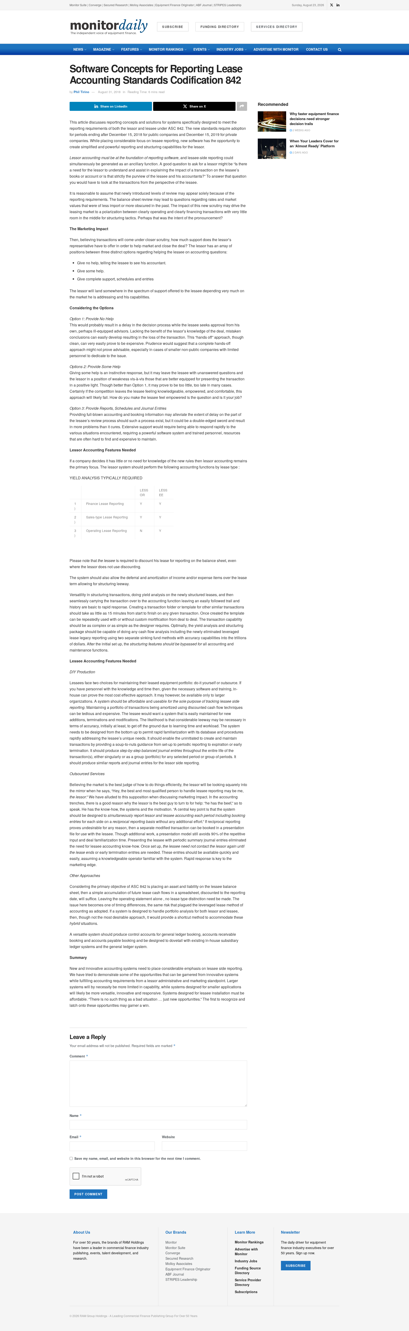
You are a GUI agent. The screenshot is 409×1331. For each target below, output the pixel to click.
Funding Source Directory (248, 1270)
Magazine (102, 49)
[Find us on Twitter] (331, 5)
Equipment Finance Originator (174, 5)
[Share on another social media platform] (242, 106)
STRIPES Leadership (227, 5)
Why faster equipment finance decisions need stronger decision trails (314, 118)
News (78, 49)
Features (130, 49)
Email (76, 1136)
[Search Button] (340, 49)
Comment (79, 1056)
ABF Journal (204, 5)
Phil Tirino (81, 92)
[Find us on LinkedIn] (338, 5)
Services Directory (276, 26)
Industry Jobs (230, 49)
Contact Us (317, 49)
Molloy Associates (142, 5)
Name (76, 1115)
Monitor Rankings (166, 49)
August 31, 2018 (109, 92)
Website (168, 1136)
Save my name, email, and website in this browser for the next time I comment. (137, 1158)
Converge (95, 5)
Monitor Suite (78, 5)
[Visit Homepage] (109, 26)
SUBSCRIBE (296, 1265)
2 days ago (300, 152)
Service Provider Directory (248, 1282)
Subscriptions (246, 1291)
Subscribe (172, 26)
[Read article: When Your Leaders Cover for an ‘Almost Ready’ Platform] (272, 149)
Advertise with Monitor (275, 49)
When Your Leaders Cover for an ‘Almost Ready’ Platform (314, 143)
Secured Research (116, 5)
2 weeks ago (301, 130)
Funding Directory (219, 26)
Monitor (171, 1242)
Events (199, 49)
